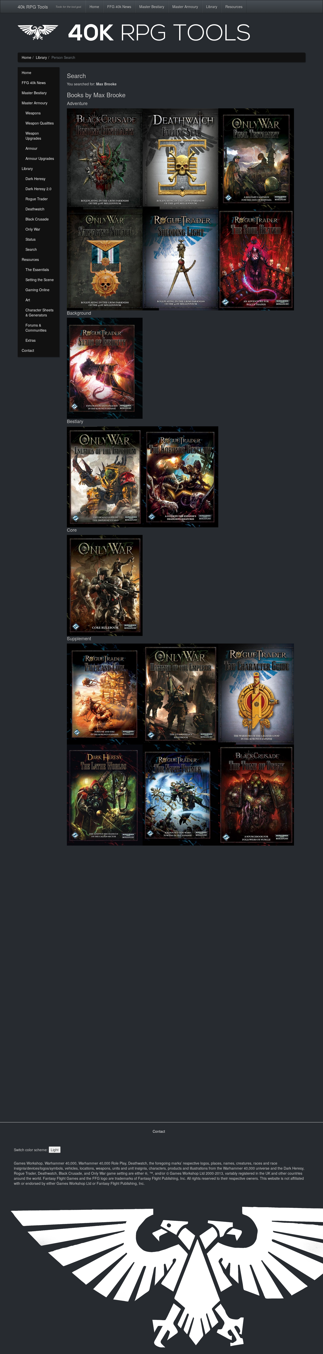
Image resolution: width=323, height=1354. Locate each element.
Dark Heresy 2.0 (38, 188)
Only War (32, 229)
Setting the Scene (39, 279)
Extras (30, 340)
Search (31, 249)
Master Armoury (185, 6)
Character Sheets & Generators (39, 312)
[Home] (161, 34)
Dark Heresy (35, 178)
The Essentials (37, 269)
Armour (31, 148)
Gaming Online (37, 289)
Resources (234, 6)
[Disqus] (186, 914)
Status (30, 239)
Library (211, 6)
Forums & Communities (35, 328)
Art (27, 299)
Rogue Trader (36, 198)
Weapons (33, 112)
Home (94, 6)
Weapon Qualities (39, 123)
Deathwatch (34, 208)
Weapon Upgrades (33, 136)
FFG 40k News (119, 6)
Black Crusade (37, 218)
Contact (28, 350)
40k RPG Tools (33, 6)
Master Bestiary (151, 6)
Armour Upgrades (39, 158)
